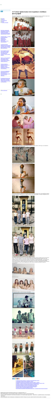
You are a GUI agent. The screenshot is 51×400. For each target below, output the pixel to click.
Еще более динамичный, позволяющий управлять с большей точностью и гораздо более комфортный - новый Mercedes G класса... (5, 32)
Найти (2, 11)
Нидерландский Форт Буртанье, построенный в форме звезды (26, 385)
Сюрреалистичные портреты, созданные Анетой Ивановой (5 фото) (27, 380)
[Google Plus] (18, 378)
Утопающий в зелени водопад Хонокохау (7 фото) (24, 381)
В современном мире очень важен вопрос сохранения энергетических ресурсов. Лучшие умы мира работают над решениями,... (5, 80)
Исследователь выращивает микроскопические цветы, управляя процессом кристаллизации (32, 388)
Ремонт (2, 21)
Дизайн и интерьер (4, 22)
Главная (2, 18)
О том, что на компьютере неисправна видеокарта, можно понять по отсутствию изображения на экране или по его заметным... (5, 73)
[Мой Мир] (17, 378)
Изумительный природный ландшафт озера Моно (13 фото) (26, 386)
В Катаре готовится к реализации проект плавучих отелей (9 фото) (27, 384)
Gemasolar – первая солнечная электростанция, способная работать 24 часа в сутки (30, 383)
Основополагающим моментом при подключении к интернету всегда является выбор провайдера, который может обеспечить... (6, 46)
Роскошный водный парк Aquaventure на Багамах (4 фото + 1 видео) (27, 382)
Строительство (4, 20)
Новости (3, 19)
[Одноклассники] (15, 378)
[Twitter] (14, 378)
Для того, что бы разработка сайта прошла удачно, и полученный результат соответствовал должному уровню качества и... (5, 59)
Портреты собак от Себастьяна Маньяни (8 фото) (24, 387)
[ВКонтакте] (13, 378)
